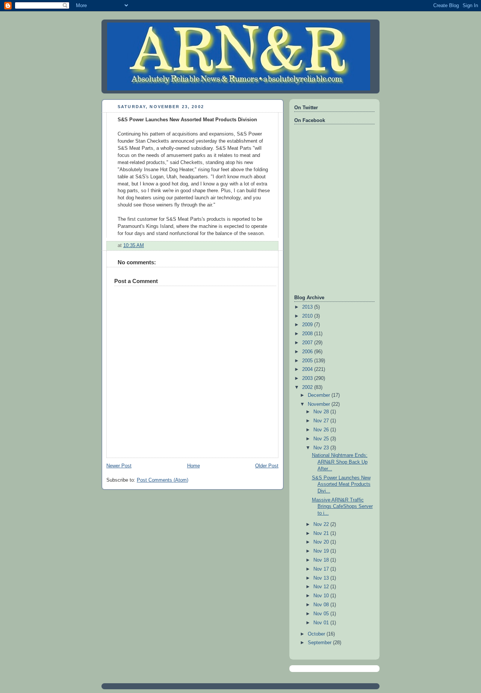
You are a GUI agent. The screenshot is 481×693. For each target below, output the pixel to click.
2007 (308, 342)
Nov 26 (321, 429)
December (319, 395)
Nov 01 (321, 622)
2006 (308, 351)
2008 (308, 333)
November (319, 404)
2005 (308, 360)
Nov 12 (321, 586)
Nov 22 (321, 524)
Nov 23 (321, 447)
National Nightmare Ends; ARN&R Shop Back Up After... (340, 462)
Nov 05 (321, 613)
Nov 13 (321, 578)
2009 (308, 324)
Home (193, 466)
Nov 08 (321, 604)
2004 (308, 369)
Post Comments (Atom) (162, 480)
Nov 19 (321, 551)
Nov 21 (321, 533)
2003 (308, 378)
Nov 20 (321, 542)
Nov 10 (321, 595)
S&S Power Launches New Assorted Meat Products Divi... (341, 484)
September (320, 642)
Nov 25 (321, 438)
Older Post (266, 466)
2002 (308, 387)
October (317, 634)
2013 (308, 307)
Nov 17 (321, 569)
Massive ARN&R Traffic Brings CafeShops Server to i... (342, 506)
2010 (308, 316)
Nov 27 (321, 420)
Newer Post (119, 466)
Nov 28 (321, 411)
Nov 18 (321, 560)
